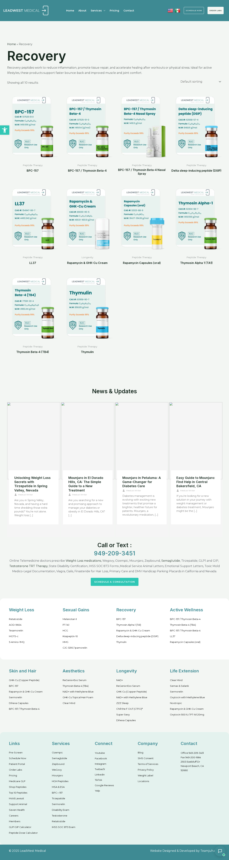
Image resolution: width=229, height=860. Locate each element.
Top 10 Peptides (18, 792)
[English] (170, 10)
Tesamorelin (16, 630)
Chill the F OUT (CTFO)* (129, 708)
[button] (4, 130)
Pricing (114, 10)
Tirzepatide (58, 798)
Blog (140, 752)
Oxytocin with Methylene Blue (187, 697)
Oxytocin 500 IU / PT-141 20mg (187, 714)
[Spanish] (177, 10)
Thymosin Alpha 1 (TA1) (128, 624)
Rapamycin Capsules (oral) (185, 642)
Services (96, 10)
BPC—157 (57, 792)
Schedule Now (17, 758)
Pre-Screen (16, 752)
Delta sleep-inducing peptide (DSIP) (137, 636)
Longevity (126, 670)
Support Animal (18, 804)
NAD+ (119, 680)
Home (70, 10)
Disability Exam (60, 809)
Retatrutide (15, 619)
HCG (65, 630)
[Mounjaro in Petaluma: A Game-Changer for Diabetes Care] (141, 440)
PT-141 (66, 624)
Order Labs (215, 10)
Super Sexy (123, 714)
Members (14, 821)
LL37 (172, 636)
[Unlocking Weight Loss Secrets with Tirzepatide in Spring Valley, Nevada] (33, 440)
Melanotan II (70, 619)
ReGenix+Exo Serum (74, 680)
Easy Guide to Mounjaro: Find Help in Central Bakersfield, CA (195, 482)
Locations (143, 781)
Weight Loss (21, 609)
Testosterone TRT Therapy (28, 566)
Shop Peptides (17, 786)
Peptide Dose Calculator (23, 832)
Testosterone (59, 815)
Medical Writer (25, 494)
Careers (13, 815)
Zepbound (58, 764)
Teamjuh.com (210, 850)
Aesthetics (74, 670)
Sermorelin (15, 697)
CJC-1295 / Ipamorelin (75, 647)
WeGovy (57, 769)
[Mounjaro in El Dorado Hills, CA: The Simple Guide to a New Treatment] (87, 440)
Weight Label (145, 775)
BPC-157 (121, 619)
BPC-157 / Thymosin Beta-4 (185, 619)
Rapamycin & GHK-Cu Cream (133, 630)
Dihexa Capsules (18, 703)
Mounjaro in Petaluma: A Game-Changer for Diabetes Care (141, 482)
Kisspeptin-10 (70, 636)
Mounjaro (57, 775)
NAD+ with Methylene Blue (78, 691)
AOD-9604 (15, 624)
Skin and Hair (22, 670)
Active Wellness (186, 609)
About (82, 10)
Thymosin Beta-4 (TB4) (183, 624)
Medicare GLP (17, 781)
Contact (128, 10)
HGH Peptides (60, 781)
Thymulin (121, 642)
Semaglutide (170, 560)
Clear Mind (69, 703)
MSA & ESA (58, 786)
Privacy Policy (146, 769)
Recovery (126, 609)
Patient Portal (17, 764)
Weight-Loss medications (83, 560)
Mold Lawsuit (16, 798)
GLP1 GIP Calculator (20, 827)
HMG (65, 642)
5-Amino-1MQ (17, 642)
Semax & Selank (179, 685)
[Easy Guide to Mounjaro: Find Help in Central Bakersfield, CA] (195, 440)
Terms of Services (148, 764)
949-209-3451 (114, 553)
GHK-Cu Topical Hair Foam (78, 697)
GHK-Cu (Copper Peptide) (24, 680)
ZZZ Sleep (122, 703)
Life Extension (184, 670)
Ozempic (57, 752)
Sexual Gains (76, 609)
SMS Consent (146, 758)
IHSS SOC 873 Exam (63, 827)
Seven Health (17, 809)
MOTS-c (13, 636)
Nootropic (176, 703)
